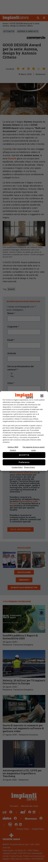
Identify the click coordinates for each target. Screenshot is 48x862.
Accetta (24, 455)
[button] (42, 396)
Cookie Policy (17, 467)
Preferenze (24, 462)
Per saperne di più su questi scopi (34, 448)
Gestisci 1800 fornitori (13, 448)
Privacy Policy (29, 467)
